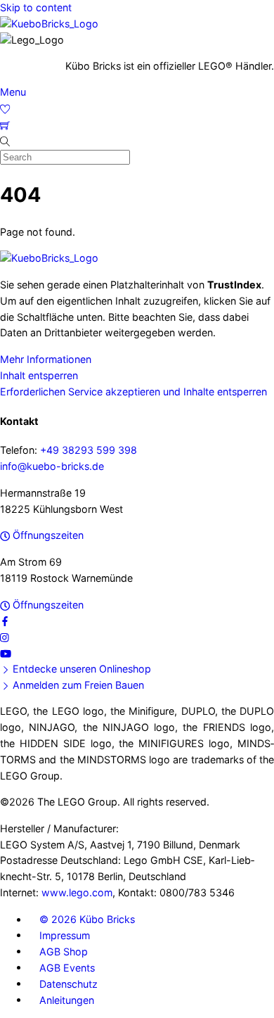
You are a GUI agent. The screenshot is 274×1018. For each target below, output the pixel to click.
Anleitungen (66, 999)
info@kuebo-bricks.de (52, 466)
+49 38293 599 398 (88, 450)
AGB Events (67, 967)
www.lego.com (76, 892)
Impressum (64, 935)
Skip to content (36, 7)
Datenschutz (68, 983)
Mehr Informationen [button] (45, 359)
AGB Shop (63, 951)
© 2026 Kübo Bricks (87, 919)
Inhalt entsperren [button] (39, 375)
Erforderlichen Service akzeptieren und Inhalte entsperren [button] (133, 391)
